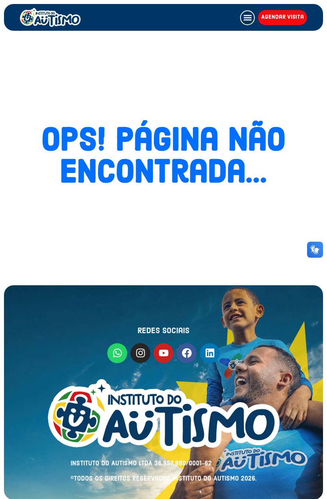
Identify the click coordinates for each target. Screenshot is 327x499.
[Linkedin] (210, 353)
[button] (247, 17)
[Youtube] (163, 353)
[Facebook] (187, 353)
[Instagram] (140, 353)
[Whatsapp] (117, 353)
